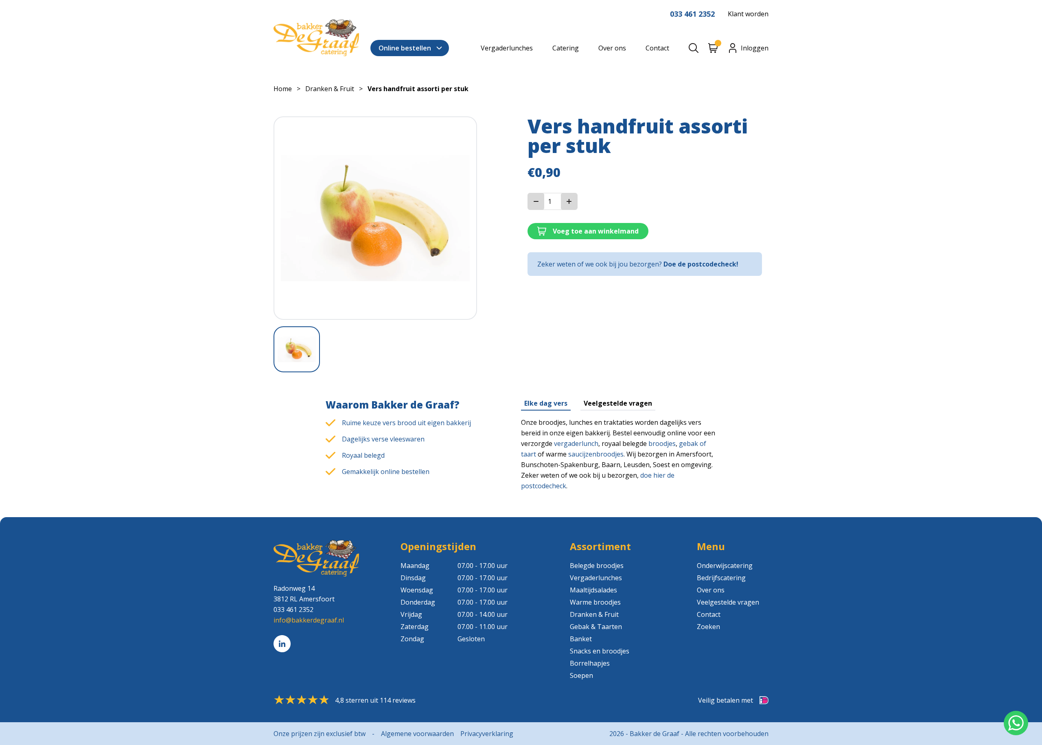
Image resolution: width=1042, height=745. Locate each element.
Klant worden (748, 13)
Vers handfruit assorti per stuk (418, 88)
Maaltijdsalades (593, 590)
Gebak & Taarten (596, 626)
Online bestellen (405, 48)
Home (283, 88)
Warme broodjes (595, 602)
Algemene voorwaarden (417, 733)
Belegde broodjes (597, 565)
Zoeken (708, 626)
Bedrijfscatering (721, 577)
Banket (581, 638)
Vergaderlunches (507, 48)
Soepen (581, 675)
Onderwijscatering (725, 565)
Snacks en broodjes (599, 651)
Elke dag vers (545, 403)
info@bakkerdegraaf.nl (309, 620)
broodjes (662, 443)
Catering (565, 48)
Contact (657, 48)
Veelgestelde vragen (618, 403)
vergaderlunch (576, 443)
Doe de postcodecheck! (700, 264)
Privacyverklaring (486, 733)
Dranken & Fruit (329, 88)
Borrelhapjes (590, 663)
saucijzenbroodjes (596, 454)
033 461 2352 (692, 14)
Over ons (612, 48)
